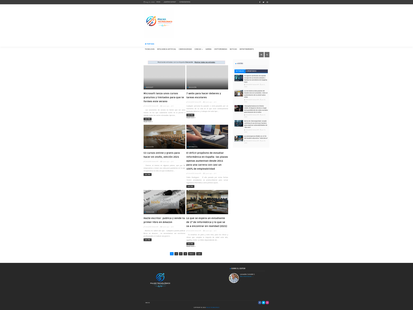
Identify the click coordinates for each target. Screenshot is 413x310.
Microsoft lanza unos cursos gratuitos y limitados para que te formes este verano (164, 97)
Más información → (247, 276)
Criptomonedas (220, 49)
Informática (193, 147)
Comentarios (251, 71)
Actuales (240, 71)
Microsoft (149, 87)
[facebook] (259, 2)
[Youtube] (256, 302)
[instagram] (267, 2)
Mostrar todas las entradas (204, 62)
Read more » (148, 121)
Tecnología (150, 49)
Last (199, 254)
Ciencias (197, 49)
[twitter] (263, 2)
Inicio (158, 2)
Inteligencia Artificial (166, 49)
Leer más (147, 119)
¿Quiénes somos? (170, 2)
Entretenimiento (247, 49)
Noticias (233, 49)
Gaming (209, 49)
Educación (192, 87)
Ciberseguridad (185, 49)
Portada (150, 44)
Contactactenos (184, 2)
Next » (191, 254)
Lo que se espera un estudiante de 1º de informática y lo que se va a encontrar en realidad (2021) (206, 222)
